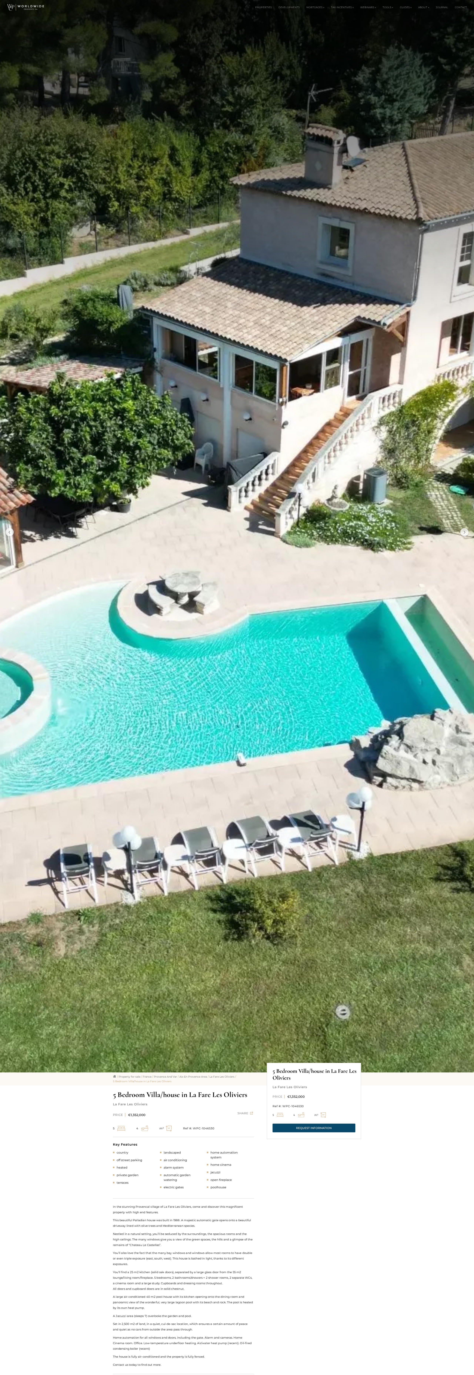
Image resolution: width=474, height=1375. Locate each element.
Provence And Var (165, 1076)
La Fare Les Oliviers (221, 1076)
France (147, 1076)
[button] (314, 1128)
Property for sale (129, 1076)
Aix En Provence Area (193, 1076)
